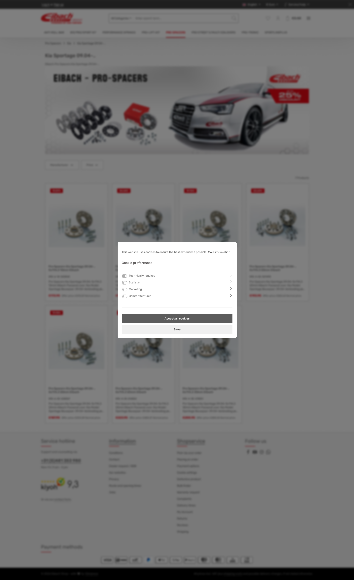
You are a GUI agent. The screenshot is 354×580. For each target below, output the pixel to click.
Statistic (134, 282)
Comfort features (140, 296)
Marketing (135, 289)
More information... (220, 252)
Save (177, 329)
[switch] (124, 282)
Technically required (142, 275)
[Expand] (231, 275)
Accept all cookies (177, 318)
